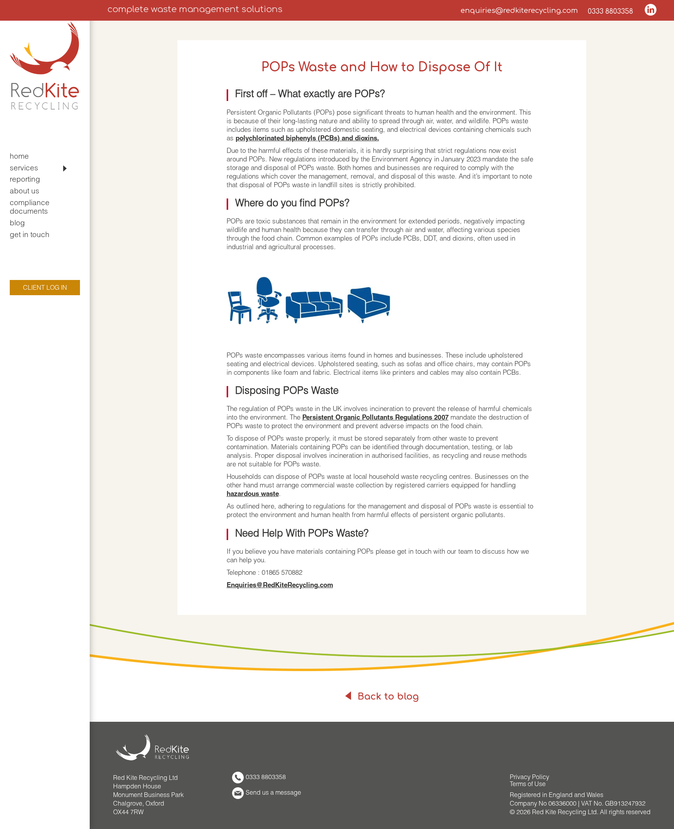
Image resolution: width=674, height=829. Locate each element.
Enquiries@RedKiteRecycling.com (280, 586)
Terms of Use (528, 785)
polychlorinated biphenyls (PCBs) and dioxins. (307, 139)
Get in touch (30, 235)
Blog (17, 223)
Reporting (25, 180)
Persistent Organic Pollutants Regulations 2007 (375, 418)
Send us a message (273, 793)
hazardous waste (253, 494)
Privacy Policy (529, 778)
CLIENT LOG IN (45, 288)
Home (19, 157)
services (24, 168)
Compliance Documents (30, 208)
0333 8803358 (610, 11)
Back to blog (387, 696)
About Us (24, 191)
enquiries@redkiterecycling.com (519, 10)
